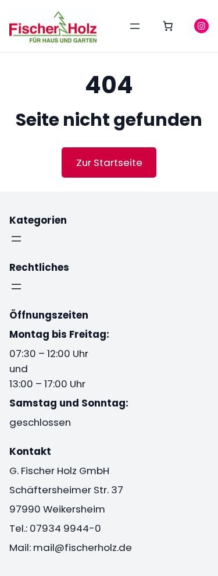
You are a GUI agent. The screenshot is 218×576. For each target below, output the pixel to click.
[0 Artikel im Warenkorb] (168, 26)
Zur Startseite (109, 162)
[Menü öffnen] (135, 26)
